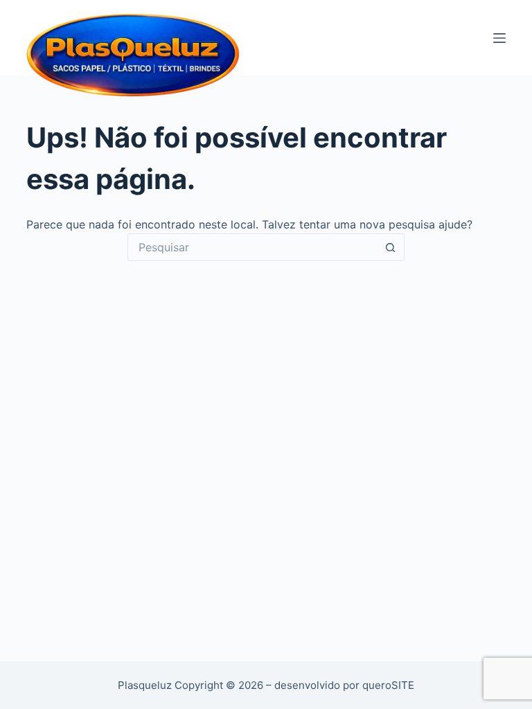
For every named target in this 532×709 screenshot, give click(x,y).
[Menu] (499, 38)
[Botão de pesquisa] (391, 247)
